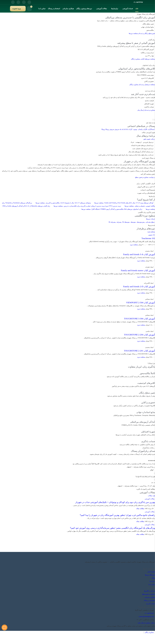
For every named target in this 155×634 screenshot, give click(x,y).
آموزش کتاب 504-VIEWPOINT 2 (140, 302)
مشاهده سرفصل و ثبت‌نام (147, 84)
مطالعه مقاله (140, 508)
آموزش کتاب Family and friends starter (138, 270)
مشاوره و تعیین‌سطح (148, 594)
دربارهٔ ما (152, 581)
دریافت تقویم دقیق (149, 139)
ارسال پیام (141, 110)
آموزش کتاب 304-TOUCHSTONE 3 (139, 318)
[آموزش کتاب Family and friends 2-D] (154, 280)
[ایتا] (152, 565)
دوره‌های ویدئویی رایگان (84, 8)
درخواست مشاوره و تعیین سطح (145, 177)
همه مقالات (151, 495)
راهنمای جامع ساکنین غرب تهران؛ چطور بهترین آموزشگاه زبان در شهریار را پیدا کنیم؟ (117, 515)
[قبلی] (154, 120)
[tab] (154, 476)
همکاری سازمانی (68, 8)
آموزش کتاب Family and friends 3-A (139, 254)
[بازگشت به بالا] (143, 632)
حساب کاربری (150, 603)
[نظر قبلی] (154, 473)
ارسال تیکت (141, 623)
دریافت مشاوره (150, 623)
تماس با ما (41, 8)
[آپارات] (149, 565)
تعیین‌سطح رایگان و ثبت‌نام (146, 33)
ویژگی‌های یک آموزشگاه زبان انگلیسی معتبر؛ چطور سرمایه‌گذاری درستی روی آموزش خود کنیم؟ (112, 528)
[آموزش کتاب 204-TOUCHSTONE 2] (154, 328)
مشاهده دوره (134, 244)
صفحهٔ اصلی (151, 572)
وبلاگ (153, 578)
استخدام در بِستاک (54, 8)
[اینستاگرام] (29, 2)
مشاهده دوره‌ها (133, 33)
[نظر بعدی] (154, 480)
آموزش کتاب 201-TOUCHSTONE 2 (139, 351)
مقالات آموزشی (101, 8)
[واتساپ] (18, 2)
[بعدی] (153, 120)
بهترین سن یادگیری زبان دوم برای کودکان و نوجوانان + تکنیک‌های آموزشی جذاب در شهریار (115, 502)
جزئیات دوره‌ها (150, 219)
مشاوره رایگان (135, 59)
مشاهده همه (151, 232)
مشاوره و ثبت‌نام (150, 110)
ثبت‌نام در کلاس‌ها (149, 591)
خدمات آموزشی (127, 8)
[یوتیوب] (13, 2)
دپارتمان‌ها (114, 8)
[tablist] (77, 476)
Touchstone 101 (148, 238)
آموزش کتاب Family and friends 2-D (139, 286)
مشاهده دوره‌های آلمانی (147, 59)
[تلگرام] (24, 2)
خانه (136, 8)
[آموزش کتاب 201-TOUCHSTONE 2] (154, 344)
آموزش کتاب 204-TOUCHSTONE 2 (139, 334)
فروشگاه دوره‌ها (150, 575)
